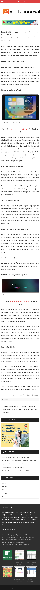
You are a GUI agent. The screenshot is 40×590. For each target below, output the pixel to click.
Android (4, 483)
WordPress (33, 588)
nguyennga (6, 37)
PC (3, 496)
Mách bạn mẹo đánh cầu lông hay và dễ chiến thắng (28, 408)
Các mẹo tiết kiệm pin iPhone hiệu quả (13, 467)
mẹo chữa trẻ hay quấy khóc (19, 129)
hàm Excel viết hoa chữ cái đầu (20, 301)
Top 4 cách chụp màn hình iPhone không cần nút (16, 464)
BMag (9, 588)
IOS (3, 490)
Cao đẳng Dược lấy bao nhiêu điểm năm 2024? (16, 471)
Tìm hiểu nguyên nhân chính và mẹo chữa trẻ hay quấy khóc (11, 409)
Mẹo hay (6, 399)
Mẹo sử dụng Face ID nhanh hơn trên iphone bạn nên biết (19, 460)
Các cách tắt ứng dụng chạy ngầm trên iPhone (15, 457)
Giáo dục (4, 486)
